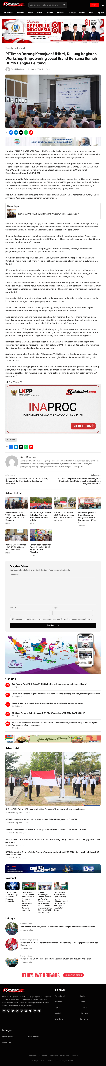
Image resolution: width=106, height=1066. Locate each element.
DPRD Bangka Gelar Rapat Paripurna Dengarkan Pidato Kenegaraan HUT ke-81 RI (41, 819)
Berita (30, 12)
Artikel (57, 1013)
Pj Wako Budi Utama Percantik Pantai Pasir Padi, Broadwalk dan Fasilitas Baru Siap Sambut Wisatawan (26, 481)
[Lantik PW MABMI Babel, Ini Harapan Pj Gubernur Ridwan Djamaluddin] (11, 217)
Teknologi (84, 1019)
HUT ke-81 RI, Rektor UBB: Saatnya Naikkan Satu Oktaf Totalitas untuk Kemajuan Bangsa (45, 809)
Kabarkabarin (8, 1036)
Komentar (14, 574)
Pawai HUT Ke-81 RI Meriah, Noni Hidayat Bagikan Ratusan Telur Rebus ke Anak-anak (47, 703)
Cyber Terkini (33, 1036)
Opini (57, 1007)
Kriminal (60, 12)
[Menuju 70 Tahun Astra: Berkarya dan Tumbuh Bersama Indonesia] (12, 889)
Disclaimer (32, 1055)
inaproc (94, 5)
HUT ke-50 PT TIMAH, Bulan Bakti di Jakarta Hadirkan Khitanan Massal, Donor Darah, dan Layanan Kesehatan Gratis (61, 901)
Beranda (20, 12)
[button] (31, 132)
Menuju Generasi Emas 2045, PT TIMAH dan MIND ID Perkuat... (15, 547)
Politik (91, 12)
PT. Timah (11, 440)
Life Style (59, 1019)
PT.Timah (33, 555)
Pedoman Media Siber (59, 1055)
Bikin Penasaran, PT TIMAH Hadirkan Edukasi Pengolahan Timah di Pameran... (16, 516)
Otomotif (49, 12)
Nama (13, 607)
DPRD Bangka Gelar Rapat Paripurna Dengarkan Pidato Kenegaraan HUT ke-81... (87, 517)
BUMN (39, 12)
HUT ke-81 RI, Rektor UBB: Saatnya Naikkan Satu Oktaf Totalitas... (64, 515)
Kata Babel (6, 1042)
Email (55, 607)
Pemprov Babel (26, 924)
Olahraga (72, 12)
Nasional (58, 1001)
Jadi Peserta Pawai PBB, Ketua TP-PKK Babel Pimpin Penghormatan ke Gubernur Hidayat (49, 684)
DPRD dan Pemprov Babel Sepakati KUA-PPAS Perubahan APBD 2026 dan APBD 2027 (48, 713)
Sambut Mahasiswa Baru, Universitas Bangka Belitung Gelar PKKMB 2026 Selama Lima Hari (46, 829)
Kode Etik (43, 1055)
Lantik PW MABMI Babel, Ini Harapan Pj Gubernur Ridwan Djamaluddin (48, 214)
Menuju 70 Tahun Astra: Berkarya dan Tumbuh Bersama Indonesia (12, 896)
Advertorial (8, 12)
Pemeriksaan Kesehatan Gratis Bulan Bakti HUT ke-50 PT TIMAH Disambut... (40, 548)
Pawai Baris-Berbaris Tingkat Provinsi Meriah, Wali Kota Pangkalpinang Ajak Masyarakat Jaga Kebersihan (56, 694)
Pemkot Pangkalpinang (29, 940)
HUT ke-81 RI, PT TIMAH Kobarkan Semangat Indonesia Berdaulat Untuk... (40, 516)
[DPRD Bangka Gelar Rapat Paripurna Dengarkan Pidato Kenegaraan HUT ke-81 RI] (89, 508)
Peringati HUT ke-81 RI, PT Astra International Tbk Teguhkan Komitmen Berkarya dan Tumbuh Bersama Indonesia (29, 901)
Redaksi (75, 1055)
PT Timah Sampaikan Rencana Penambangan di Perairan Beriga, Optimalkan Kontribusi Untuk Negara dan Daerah (79, 481)
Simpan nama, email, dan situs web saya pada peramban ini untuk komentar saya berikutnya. (52, 619)
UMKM (82, 12)
